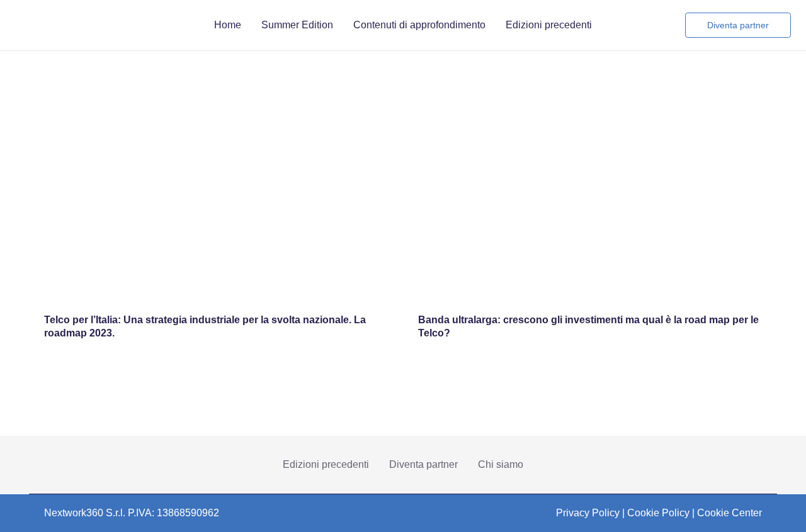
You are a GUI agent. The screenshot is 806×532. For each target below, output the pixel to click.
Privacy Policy (588, 512)
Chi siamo (500, 464)
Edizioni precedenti (326, 464)
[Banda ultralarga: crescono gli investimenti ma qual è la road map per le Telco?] (590, 124)
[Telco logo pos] (172, 25)
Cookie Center (729, 512)
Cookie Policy (658, 512)
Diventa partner (423, 464)
